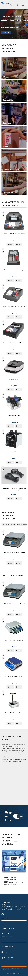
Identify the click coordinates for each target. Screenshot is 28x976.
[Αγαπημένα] (3, 215)
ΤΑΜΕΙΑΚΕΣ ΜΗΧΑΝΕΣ (8, 524)
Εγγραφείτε (21, 816)
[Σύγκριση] (3, 212)
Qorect (8, 969)
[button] (26, 24)
